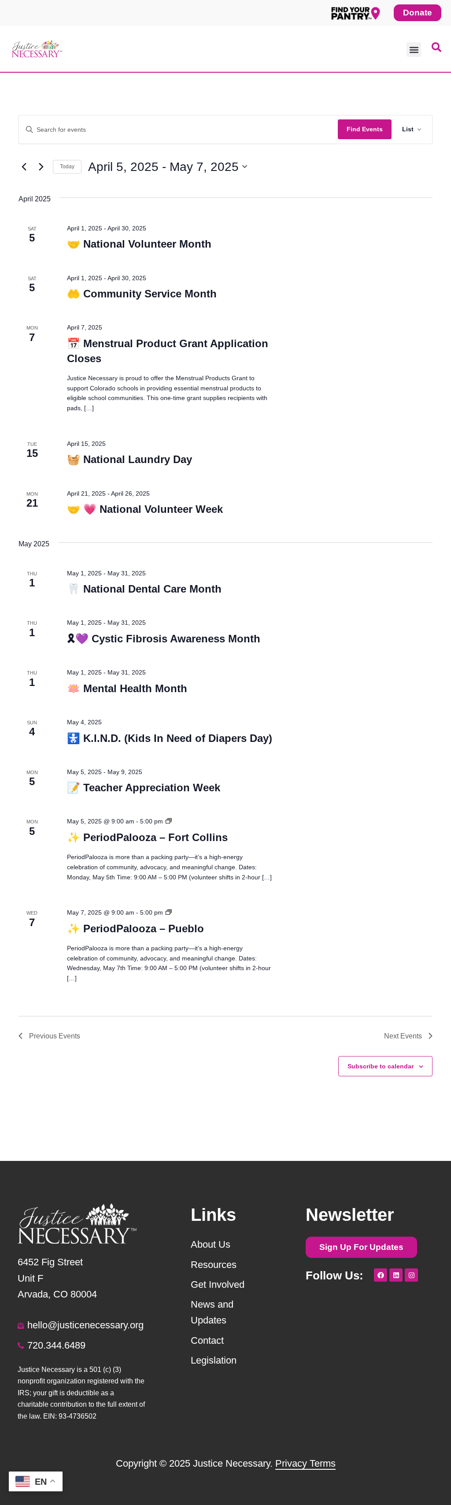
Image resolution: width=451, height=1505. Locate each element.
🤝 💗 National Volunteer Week (145, 509)
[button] (414, 49)
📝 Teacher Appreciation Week (143, 787)
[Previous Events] (23, 166)
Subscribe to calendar (380, 1066)
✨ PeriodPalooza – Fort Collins (147, 837)
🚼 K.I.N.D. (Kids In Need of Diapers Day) (169, 738)
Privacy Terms (305, 1463)
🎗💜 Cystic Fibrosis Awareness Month (163, 639)
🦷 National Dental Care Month (144, 589)
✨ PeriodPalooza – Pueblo (135, 928)
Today (67, 166)
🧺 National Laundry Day (129, 459)
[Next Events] (41, 166)
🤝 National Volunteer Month (139, 244)
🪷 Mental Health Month (127, 688)
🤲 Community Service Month (142, 294)
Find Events (365, 129)
